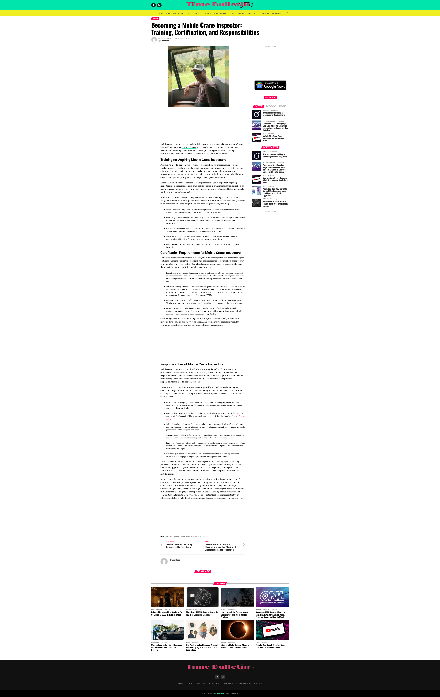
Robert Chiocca (189, 147)
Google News (264, 13)
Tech (189, 13)
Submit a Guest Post (243, 683)
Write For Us (276, 13)
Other (232, 13)
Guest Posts (252, 13)
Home (161, 13)
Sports (207, 13)
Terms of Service (215, 683)
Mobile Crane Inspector (184, 536)
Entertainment (178, 13)
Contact (190, 683)
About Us (181, 683)
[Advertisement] (202, 127)
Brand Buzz (164, 41)
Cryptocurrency (220, 13)
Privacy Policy (201, 683)
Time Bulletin (219, 693)
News (168, 13)
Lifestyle (198, 13)
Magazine (241, 13)
